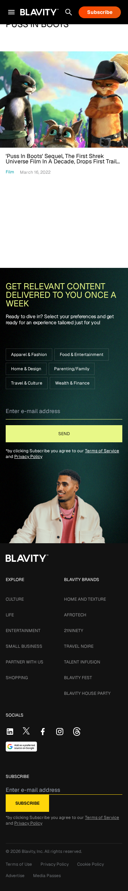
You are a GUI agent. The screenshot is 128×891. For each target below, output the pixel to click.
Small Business (24, 646)
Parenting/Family (71, 369)
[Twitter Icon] (26, 730)
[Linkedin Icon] (10, 731)
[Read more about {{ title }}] (64, 99)
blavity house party (87, 693)
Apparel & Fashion (29, 354)
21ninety (73, 630)
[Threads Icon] (77, 731)
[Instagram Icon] (59, 731)
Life (10, 615)
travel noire (79, 646)
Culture (15, 599)
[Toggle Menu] (11, 12)
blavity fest (78, 678)
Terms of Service (102, 451)
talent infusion (82, 662)
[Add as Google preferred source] (21, 747)
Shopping (17, 678)
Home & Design (26, 369)
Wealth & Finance (72, 383)
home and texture (85, 599)
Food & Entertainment (81, 354)
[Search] (68, 12)
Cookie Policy (90, 864)
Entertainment (23, 630)
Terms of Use (19, 864)
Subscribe (99, 12)
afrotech (75, 615)
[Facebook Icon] (42, 731)
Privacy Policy (28, 456)
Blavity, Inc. (33, 851)
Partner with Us (24, 662)
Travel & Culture (26, 383)
